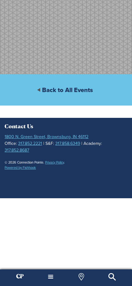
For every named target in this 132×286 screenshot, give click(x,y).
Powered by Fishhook (20, 167)
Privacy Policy (54, 162)
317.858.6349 (67, 143)
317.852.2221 (30, 143)
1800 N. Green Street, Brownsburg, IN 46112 (46, 136)
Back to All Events (67, 90)
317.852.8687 (17, 150)
